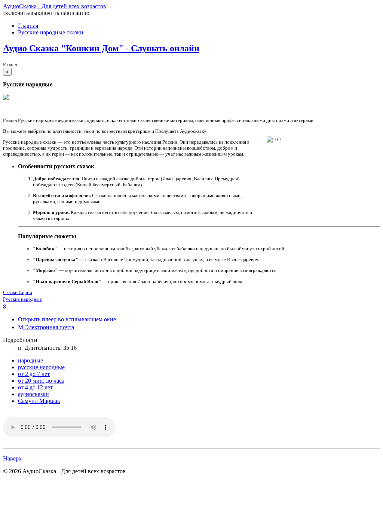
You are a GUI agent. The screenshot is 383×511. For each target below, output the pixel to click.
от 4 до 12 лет (35, 387)
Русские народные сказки (50, 32)
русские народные (41, 367)
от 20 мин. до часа (41, 380)
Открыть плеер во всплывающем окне (67, 319)
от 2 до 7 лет (34, 374)
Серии (25, 292)
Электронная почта (48, 327)
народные (30, 360)
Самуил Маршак (39, 401)
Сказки (11, 292)
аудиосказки (33, 394)
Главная (28, 25)
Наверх (12, 458)
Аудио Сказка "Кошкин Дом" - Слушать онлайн (101, 48)
